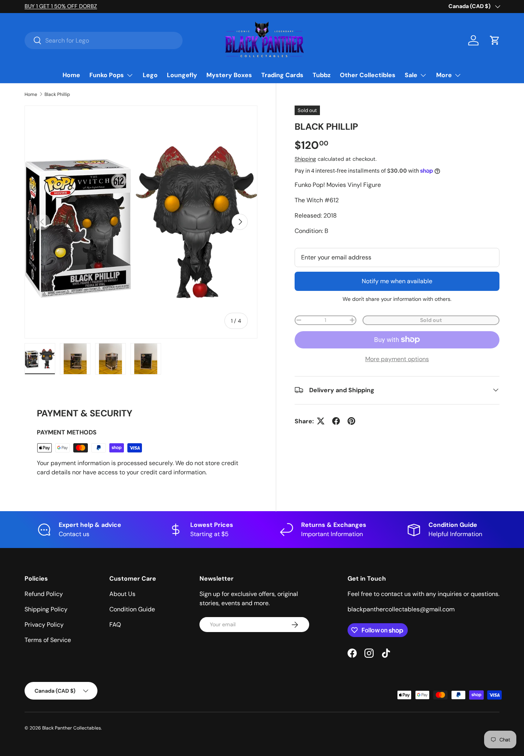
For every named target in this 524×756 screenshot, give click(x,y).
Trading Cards (282, 75)
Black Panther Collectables (71, 728)
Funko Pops (106, 75)
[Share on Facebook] (336, 421)
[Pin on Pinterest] (351, 421)
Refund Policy (44, 594)
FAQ (115, 625)
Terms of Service (48, 640)
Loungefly (182, 75)
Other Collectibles (367, 75)
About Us (122, 594)
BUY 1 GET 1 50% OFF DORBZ (61, 6)
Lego (150, 75)
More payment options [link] (397, 359)
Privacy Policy (44, 625)
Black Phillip (57, 94)
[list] (141, 222)
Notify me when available (397, 281)
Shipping (305, 158)
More (444, 75)
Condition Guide (132, 609)
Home (71, 75)
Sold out (431, 319)
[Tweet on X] (320, 421)
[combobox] (104, 40)
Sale (411, 75)
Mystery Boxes (229, 75)
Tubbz (322, 75)
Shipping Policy (46, 609)
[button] (494, 40)
